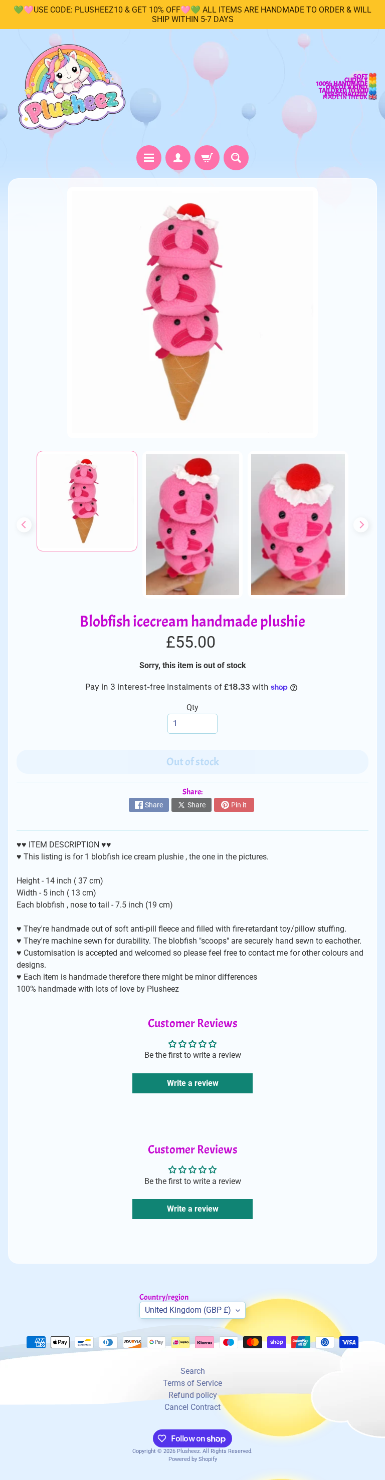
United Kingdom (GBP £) (188, 1310)
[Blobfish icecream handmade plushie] (87, 501)
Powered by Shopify (192, 1459)
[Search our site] (236, 157)
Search (192, 1371)
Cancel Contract (192, 1407)
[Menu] (148, 157)
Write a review (193, 1083)
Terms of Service (192, 1383)
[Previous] (24, 524)
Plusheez (188, 1451)
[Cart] (207, 157)
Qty (192, 707)
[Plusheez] (70, 87)
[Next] (360, 524)
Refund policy (192, 1395)
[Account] (177, 157)
